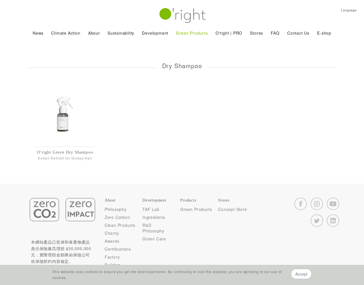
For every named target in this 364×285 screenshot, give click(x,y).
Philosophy (116, 209)
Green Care (154, 239)
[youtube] (333, 204)
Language (348, 10)
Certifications (118, 249)
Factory (112, 257)
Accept (301, 274)
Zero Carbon (117, 217)
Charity (112, 233)
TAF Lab (151, 209)
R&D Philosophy (153, 228)
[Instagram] (317, 204)
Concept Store (232, 209)
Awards (112, 241)
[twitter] (317, 220)
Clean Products (120, 225)
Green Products (196, 209)
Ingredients (153, 217)
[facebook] (300, 204)
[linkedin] (333, 220)
